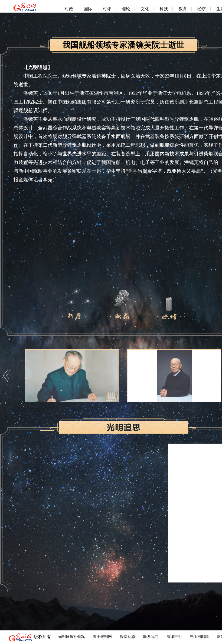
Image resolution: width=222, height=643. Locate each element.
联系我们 (150, 637)
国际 (88, 8)
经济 (201, 8)
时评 (107, 8)
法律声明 (174, 637)
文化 (145, 8)
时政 (69, 8)
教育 (182, 8)
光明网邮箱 (199, 637)
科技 (163, 8)
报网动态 (127, 637)
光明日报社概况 (71, 637)
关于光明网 (102, 637)
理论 (126, 8)
